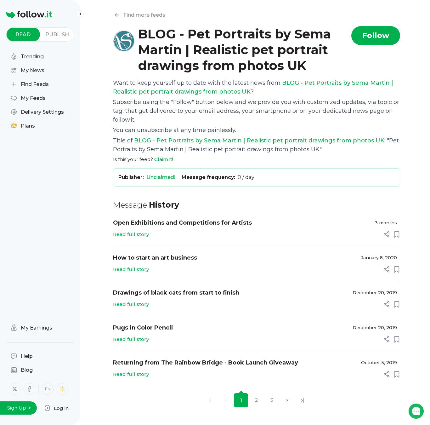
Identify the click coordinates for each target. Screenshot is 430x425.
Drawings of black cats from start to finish (176, 292)
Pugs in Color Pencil (143, 327)
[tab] (23, 34)
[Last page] (303, 400)
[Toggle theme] (62, 388)
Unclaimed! (160, 177)
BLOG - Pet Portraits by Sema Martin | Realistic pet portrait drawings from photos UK (259, 140)
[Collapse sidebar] (80, 14)
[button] (56, 408)
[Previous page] (225, 400)
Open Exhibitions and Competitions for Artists (182, 222)
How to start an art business (155, 257)
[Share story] (386, 234)
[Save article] (396, 234)
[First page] (210, 400)
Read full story (131, 234)
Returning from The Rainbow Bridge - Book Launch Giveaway (205, 362)
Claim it (163, 159)
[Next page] (287, 400)
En (48, 388)
